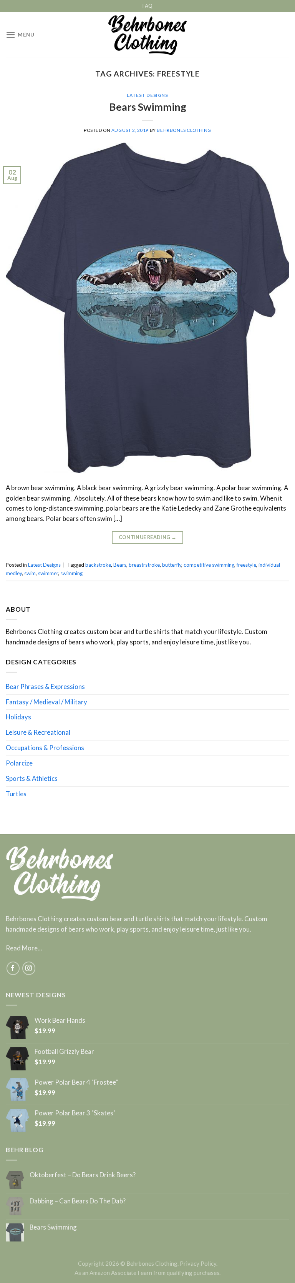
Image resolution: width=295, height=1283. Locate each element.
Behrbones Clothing (184, 130)
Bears (119, 565)
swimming (71, 573)
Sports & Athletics (32, 778)
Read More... (24, 948)
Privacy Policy (198, 1263)
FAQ (147, 6)
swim (30, 573)
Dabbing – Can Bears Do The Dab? (78, 1201)
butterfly (171, 565)
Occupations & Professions (45, 748)
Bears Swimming (147, 106)
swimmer (48, 573)
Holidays (18, 717)
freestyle (246, 565)
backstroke (98, 565)
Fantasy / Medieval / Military (46, 702)
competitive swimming (209, 565)
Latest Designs (147, 95)
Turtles (16, 794)
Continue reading (148, 537)
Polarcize (19, 763)
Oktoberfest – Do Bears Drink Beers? (83, 1175)
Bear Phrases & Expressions (45, 686)
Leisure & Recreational (38, 732)
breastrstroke (144, 565)
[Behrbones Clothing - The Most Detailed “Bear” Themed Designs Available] (147, 35)
